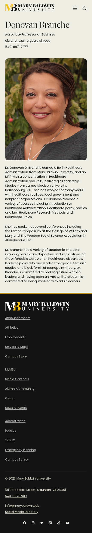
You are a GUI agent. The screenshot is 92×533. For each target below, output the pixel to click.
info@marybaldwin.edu (22, 505)
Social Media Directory (21, 512)
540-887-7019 (16, 496)
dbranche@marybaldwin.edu (27, 40)
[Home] (29, 7)
